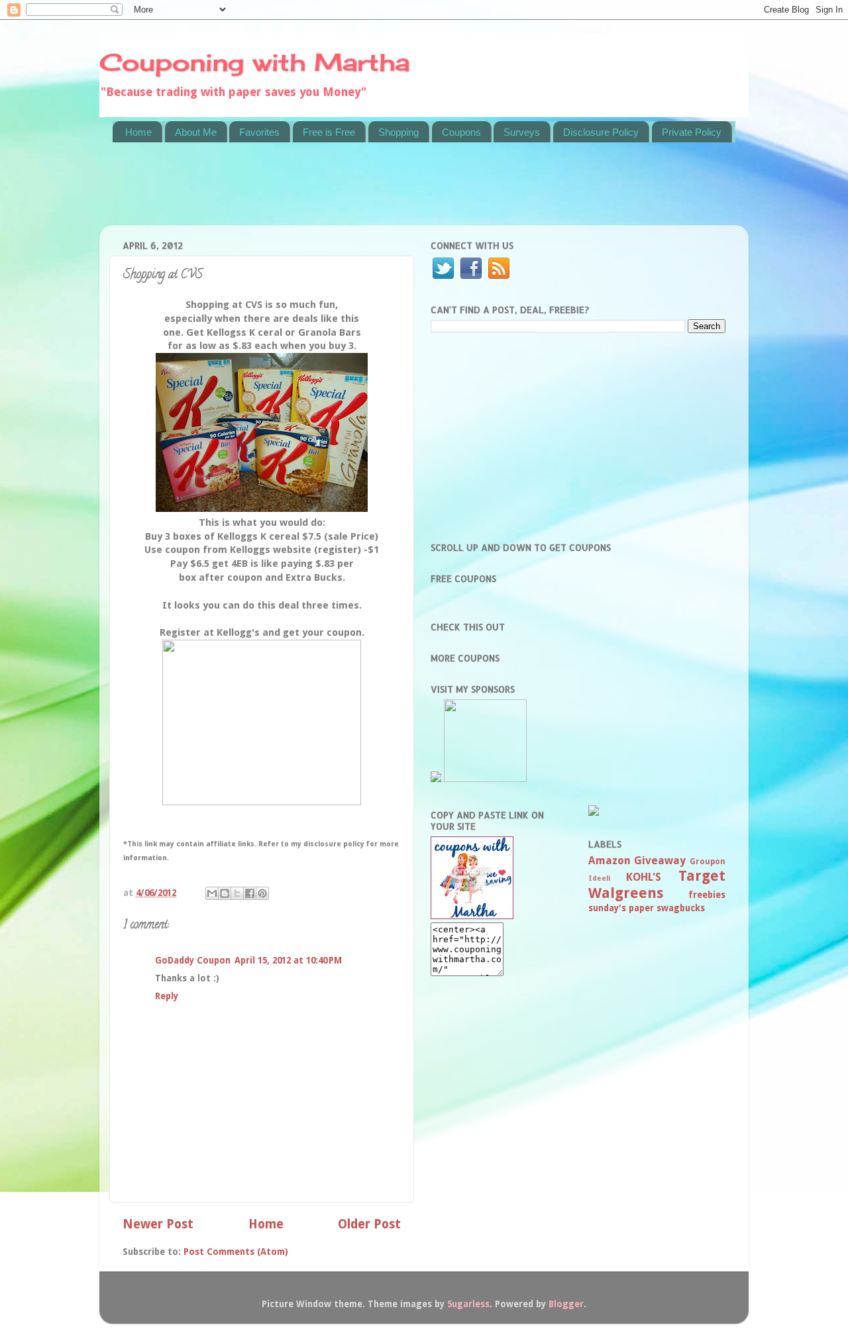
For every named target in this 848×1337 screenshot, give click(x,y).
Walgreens (625, 893)
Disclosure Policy (601, 132)
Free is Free (329, 132)
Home (138, 132)
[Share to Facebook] (249, 893)
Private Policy (691, 132)
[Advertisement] (354, 192)
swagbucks (681, 908)
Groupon (707, 861)
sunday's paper (621, 908)
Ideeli (599, 878)
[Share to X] (237, 893)
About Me (196, 132)
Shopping (398, 132)
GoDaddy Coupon (193, 960)
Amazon (609, 860)
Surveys (522, 132)
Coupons (461, 132)
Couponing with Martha (254, 62)
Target (701, 875)
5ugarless (468, 1304)
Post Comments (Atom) (236, 1251)
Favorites (259, 132)
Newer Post (158, 1224)
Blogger (566, 1304)
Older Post (369, 1224)
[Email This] (212, 893)
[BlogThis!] (224, 893)
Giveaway (660, 860)
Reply (166, 996)
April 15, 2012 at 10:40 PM (288, 960)
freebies (706, 894)
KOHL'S (643, 877)
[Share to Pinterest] (262, 893)
